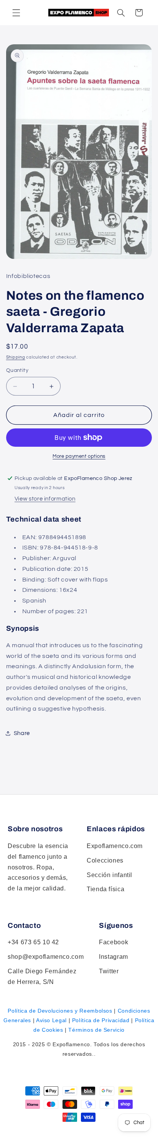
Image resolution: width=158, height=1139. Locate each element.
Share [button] (22, 733)
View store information (45, 499)
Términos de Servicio (96, 1030)
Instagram (113, 956)
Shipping (15, 357)
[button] (121, 12)
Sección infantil (109, 875)
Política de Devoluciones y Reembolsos (60, 1011)
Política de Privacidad (101, 1020)
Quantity (17, 370)
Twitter (108, 971)
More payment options (79, 456)
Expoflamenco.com (115, 846)
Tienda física (105, 889)
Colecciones (105, 860)
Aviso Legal (51, 1020)
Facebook (113, 942)
